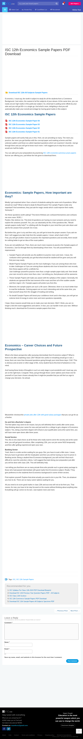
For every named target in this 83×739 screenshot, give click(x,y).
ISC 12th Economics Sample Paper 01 (24, 132)
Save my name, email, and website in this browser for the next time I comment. (33, 657)
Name (7, 642)
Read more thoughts (67, 725)
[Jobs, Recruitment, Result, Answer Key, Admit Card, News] (8, 3)
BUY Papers (75, 3)
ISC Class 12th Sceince (17, 596)
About (4, 735)
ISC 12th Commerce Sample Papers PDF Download (27, 599)
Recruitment (56, 9)
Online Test (76, 10)
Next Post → (75, 611)
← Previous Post (61, 611)
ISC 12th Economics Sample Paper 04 (24, 121)
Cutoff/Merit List (42, 9)
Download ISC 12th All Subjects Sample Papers (28, 93)
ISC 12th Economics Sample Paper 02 (24, 128)
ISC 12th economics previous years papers (59, 153)
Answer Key (28, 9)
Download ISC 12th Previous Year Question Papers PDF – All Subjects (34, 593)
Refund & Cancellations (64, 735)
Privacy (40, 735)
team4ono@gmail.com (19, 725)
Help (10, 735)
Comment (8, 622)
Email (6, 649)
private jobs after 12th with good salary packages (42, 415)
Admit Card (15, 9)
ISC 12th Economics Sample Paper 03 (24, 124)
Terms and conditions (28, 735)
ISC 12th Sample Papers (25, 579)
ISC (14, 579)
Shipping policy (49, 735)
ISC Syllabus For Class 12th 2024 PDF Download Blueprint (30, 590)
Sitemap (75, 736)
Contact (16, 735)
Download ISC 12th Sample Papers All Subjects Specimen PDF (31, 601)
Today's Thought (68, 713)
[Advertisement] (41, 29)
